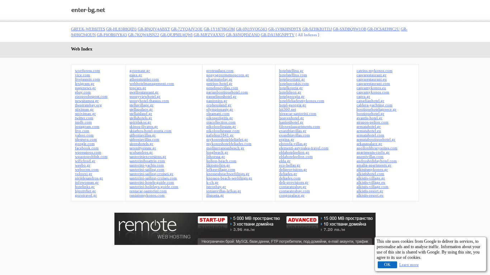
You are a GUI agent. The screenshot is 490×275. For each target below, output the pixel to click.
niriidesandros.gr (89, 178)
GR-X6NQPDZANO (243, 35)
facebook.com (87, 148)
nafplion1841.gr (220, 135)
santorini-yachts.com (146, 165)
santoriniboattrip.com (147, 161)
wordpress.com (87, 70)
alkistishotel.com (370, 174)
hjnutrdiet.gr (85, 191)
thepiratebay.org (88, 105)
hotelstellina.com (293, 75)
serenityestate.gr (142, 148)
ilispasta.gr (215, 195)
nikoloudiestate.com (223, 131)
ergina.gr (286, 139)
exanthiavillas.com (294, 135)
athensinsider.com (144, 79)
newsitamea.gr (87, 100)
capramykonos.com (373, 92)
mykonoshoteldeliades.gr (227, 139)
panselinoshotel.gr (221, 96)
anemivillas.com (370, 156)
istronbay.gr (216, 186)
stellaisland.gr (140, 113)
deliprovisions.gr (293, 169)
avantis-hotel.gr (369, 118)
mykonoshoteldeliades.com (228, 143)
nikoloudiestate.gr (221, 126)
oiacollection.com (221, 122)
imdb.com (83, 122)
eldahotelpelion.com (296, 156)
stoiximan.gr (85, 113)
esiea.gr (135, 75)
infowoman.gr (87, 182)
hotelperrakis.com (294, 83)
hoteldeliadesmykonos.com (301, 100)
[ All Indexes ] (307, 35)
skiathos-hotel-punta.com (150, 131)
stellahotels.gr (140, 118)
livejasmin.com (87, 79)
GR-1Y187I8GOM (219, 29)
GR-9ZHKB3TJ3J (317, 29)
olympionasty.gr (219, 109)
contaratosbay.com (294, 191)
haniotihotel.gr (291, 122)
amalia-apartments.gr (374, 165)
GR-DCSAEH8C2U (383, 29)
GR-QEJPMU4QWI (176, 35)
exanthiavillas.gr (292, 131)
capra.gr (363, 96)
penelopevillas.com (222, 88)
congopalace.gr (292, 195)
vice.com (82, 75)
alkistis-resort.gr (370, 191)
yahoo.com (84, 135)
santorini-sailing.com (146, 169)
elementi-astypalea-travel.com (304, 148)
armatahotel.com (370, 135)
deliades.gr (288, 174)
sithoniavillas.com (144, 139)
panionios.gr (216, 100)
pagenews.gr (85, 88)
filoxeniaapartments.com (299, 126)
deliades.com (290, 178)
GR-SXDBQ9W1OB (349, 29)
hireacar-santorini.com (297, 113)
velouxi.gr (83, 174)
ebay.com (83, 92)
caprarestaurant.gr (371, 75)
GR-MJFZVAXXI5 (209, 35)
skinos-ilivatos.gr (143, 126)
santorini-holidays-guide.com (153, 186)
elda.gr (285, 161)
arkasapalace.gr (369, 143)
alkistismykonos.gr (372, 169)
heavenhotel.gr (291, 118)
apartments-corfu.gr (373, 152)
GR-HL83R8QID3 (121, 29)
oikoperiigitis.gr (219, 118)
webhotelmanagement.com (151, 83)
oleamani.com (218, 113)
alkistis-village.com (372, 186)
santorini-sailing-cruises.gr (151, 174)
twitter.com (84, 118)
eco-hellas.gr (289, 165)
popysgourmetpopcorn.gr (227, 75)
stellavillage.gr (141, 105)
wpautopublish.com (91, 156)
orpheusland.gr (218, 105)
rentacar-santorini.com (148, 191)
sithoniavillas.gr (142, 135)
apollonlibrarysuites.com (377, 148)
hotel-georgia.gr (292, 105)
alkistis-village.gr (371, 178)
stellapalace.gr (141, 109)
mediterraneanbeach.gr (225, 148)
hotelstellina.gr (291, 70)
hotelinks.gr (85, 186)
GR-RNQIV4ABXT (154, 29)
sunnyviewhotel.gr (144, 96)
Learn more (409, 264)
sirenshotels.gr (141, 143)
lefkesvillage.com (220, 169)
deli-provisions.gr (293, 182)
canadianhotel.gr (370, 100)
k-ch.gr (212, 182)
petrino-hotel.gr (219, 83)
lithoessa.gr (215, 156)
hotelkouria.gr (291, 88)
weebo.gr (82, 165)
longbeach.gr (217, 152)
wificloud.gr (85, 161)
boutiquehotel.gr (370, 113)
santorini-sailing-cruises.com (153, 178)
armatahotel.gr (369, 126)
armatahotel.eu (369, 131)
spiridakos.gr (140, 122)
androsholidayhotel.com (377, 161)
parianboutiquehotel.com (227, 92)
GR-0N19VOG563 (251, 29)
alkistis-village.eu (371, 182)
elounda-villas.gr (293, 143)
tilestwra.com (86, 139)
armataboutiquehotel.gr (376, 139)
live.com (82, 131)
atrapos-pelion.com (372, 122)
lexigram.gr (84, 83)
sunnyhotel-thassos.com (149, 100)
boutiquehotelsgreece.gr (376, 109)
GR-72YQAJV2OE (187, 29)
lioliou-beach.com (221, 161)
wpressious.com (88, 152)
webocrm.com (87, 169)
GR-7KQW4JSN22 (143, 35)
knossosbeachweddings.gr (227, 174)
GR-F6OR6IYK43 (112, 35)
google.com (85, 143)
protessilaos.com (220, 70)
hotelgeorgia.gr (292, 96)
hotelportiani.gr (292, 79)
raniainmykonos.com (147, 195)
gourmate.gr (139, 70)
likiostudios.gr (218, 165)
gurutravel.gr (86, 195)
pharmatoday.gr (219, 79)
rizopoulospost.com (91, 96)
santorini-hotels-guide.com (151, 182)
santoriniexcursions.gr (147, 156)
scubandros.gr (141, 152)
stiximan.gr (84, 109)
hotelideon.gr (290, 92)
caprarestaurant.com (373, 83)
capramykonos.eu (371, 88)
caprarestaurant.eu (372, 79)
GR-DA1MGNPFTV (278, 35)
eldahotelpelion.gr (294, 152)
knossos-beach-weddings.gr (229, 178)
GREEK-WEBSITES (88, 29)
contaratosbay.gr (292, 186)
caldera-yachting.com (374, 105)
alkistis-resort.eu (370, 195)
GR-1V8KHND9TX (284, 29)
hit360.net (287, 109)
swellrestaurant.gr (144, 92)
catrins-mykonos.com (374, 70)
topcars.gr (137, 88)
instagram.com (87, 126)
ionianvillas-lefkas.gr (223, 191)
